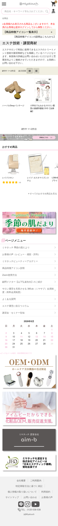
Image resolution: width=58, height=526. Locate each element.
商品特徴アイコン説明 (13, 267)
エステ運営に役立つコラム (15, 305)
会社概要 (21, 480)
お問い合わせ (30, 497)
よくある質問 (9, 298)
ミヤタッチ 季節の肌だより (16, 247)
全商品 (5, 18)
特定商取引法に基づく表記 (29, 485)
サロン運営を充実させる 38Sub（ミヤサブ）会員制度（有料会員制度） (28, 290)
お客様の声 (47, 497)
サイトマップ (12, 497)
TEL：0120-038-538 (29, 509)
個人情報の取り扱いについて (22, 491)
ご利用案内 (35, 480)
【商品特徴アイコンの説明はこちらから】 (34, 36)
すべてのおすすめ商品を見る (43, 193)
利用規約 (45, 491)
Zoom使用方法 (9, 274)
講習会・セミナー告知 (13, 312)
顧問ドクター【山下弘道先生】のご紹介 (22, 281)
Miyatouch (30, 514)
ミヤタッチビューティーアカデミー (20, 261)
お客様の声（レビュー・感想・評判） (21, 254)
